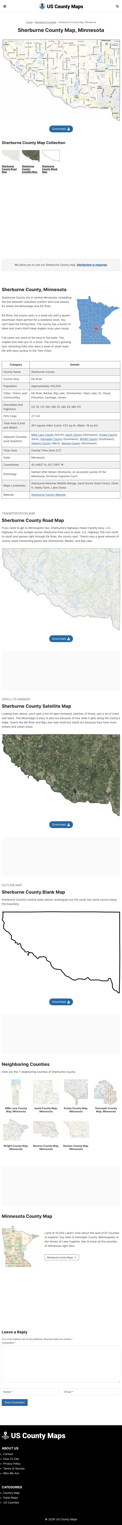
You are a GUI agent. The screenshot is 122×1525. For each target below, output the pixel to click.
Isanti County (73, 434)
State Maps (10, 1497)
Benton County (71, 443)
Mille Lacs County (42, 434)
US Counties (11, 1502)
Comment (9, 1342)
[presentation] (16, 1092)
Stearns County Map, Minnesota (46, 1147)
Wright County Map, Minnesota (15, 1147)
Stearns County (41, 443)
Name (8, 1391)
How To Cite (11, 1458)
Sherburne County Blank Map (50, 169)
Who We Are (11, 1473)
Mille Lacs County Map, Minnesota (16, 1110)
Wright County (89, 439)
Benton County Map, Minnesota (76, 1147)
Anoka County (108, 434)
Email (68, 1391)
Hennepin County (51, 439)
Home (29, 22)
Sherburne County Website (48, 494)
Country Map (11, 1492)
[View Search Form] (117, 6)
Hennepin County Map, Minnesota (106, 1110)
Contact (8, 1454)
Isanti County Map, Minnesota (46, 1110)
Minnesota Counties (45, 22)
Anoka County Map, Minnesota (76, 1110)
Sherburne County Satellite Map (29, 169)
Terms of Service (14, 1468)
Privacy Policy (12, 1463)
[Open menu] (5, 6)
